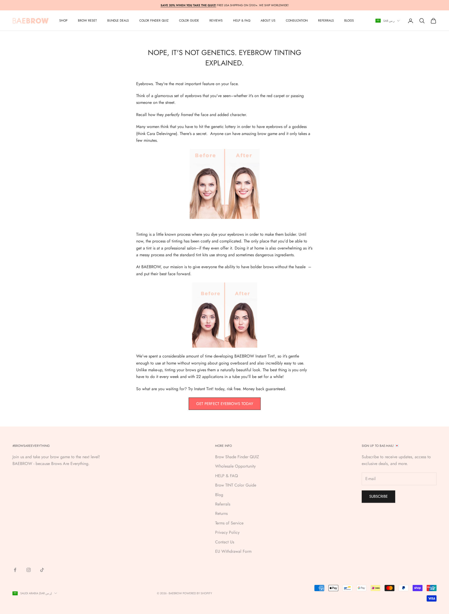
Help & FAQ (241, 20)
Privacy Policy (227, 532)
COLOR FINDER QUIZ (154, 20)
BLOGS (349, 20)
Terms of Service (229, 523)
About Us (268, 20)
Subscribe (378, 496)
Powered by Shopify (197, 593)
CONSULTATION (297, 20)
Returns (221, 513)
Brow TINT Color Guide (235, 485)
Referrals (222, 504)
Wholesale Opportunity (235, 466)
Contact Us (224, 542)
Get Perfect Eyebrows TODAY (224, 404)
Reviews (216, 20)
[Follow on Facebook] (15, 569)
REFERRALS (326, 20)
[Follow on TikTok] (42, 569)
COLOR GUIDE (189, 20)
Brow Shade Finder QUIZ (237, 457)
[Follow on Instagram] (28, 569)
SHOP (63, 20)
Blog (219, 495)
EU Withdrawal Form (233, 551)
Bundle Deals (118, 20)
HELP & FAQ (226, 476)
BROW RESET (87, 20)
